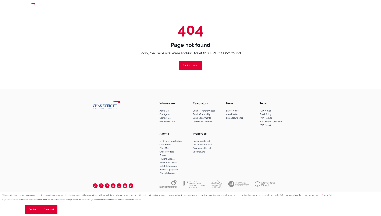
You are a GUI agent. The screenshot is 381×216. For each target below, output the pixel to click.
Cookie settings (13, 209)
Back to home (190, 65)
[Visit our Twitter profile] (113, 185)
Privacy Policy (328, 195)
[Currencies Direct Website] (265, 184)
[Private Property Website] (238, 184)
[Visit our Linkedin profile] (101, 185)
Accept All (49, 209)
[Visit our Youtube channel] (119, 185)
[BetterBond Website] (168, 184)
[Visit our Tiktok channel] (131, 185)
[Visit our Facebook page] (95, 185)
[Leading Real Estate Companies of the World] (48, 7)
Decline (32, 209)
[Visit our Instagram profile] (107, 185)
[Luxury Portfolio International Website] (194, 184)
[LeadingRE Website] (216, 184)
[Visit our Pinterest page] (125, 185)
